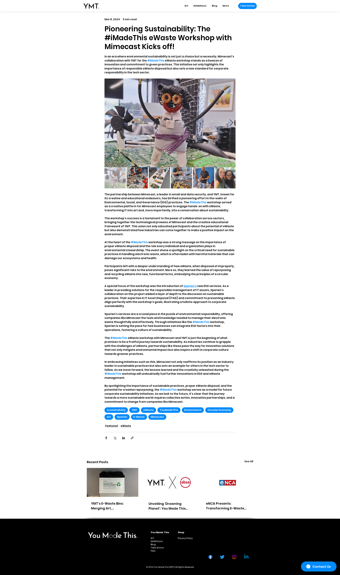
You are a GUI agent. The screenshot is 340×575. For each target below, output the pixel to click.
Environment (193, 410)
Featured (111, 426)
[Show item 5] (203, 177)
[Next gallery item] (231, 122)
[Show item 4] (181, 177)
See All (248, 461)
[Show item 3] (159, 177)
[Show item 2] (137, 177)
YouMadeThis (169, 410)
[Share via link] (132, 438)
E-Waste (139, 417)
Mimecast (157, 417)
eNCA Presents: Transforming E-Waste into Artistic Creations (225, 506)
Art (109, 417)
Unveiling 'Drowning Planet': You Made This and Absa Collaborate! (167, 506)
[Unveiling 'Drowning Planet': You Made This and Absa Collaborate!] (170, 482)
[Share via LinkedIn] (123, 438)
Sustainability (116, 410)
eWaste (148, 410)
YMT (134, 410)
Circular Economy (219, 410)
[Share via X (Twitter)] (115, 438)
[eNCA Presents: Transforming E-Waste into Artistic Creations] (227, 482)
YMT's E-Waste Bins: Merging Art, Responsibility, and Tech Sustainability (111, 506)
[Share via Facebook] (106, 438)
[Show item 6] (225, 177)
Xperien (122, 417)
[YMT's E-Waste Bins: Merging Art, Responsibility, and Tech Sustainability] (112, 482)
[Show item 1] (115, 177)
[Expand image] (170, 123)
